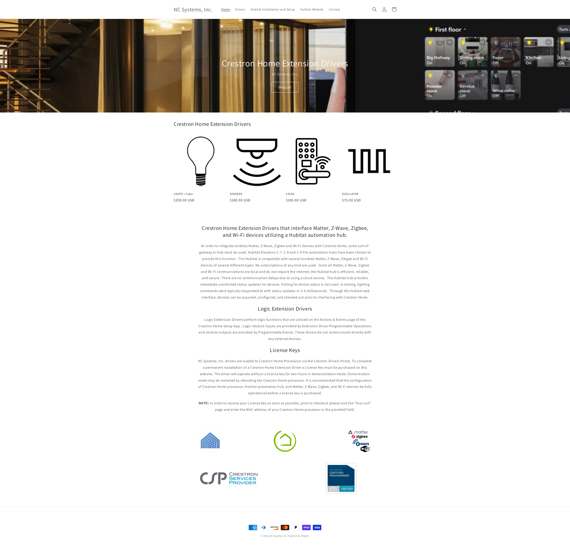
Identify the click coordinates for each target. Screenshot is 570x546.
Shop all (284, 87)
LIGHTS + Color (183, 194)
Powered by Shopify (298, 535)
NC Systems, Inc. (278, 535)
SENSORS (236, 194)
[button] (374, 9)
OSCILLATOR (350, 194)
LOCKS (290, 194)
